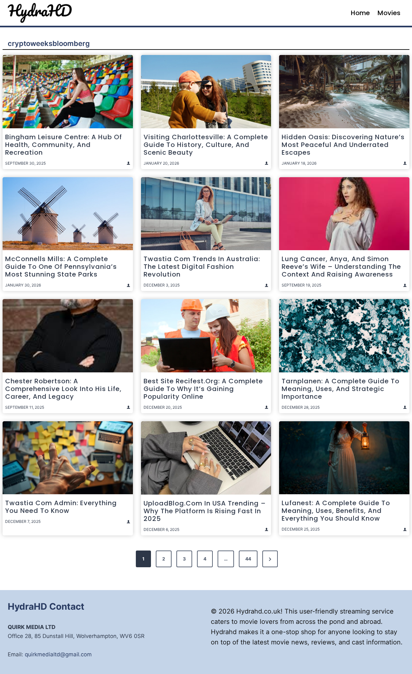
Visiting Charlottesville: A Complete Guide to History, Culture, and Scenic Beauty (206, 144)
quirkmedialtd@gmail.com (58, 654)
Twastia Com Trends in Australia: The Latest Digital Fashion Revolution (202, 266)
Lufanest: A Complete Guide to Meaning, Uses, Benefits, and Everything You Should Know (336, 510)
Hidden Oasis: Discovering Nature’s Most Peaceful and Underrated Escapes (343, 144)
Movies (389, 12)
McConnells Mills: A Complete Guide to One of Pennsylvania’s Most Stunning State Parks (61, 266)
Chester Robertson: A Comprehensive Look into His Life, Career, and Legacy (63, 388)
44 (248, 558)
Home (360, 12)
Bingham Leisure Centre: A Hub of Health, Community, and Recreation (63, 144)
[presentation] (68, 91)
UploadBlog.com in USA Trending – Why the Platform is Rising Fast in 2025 (205, 511)
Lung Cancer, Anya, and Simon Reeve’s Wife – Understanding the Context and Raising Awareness (341, 266)
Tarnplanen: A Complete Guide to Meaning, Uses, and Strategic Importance (340, 388)
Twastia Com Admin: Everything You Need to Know (61, 507)
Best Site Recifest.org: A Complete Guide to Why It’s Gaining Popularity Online (203, 388)
